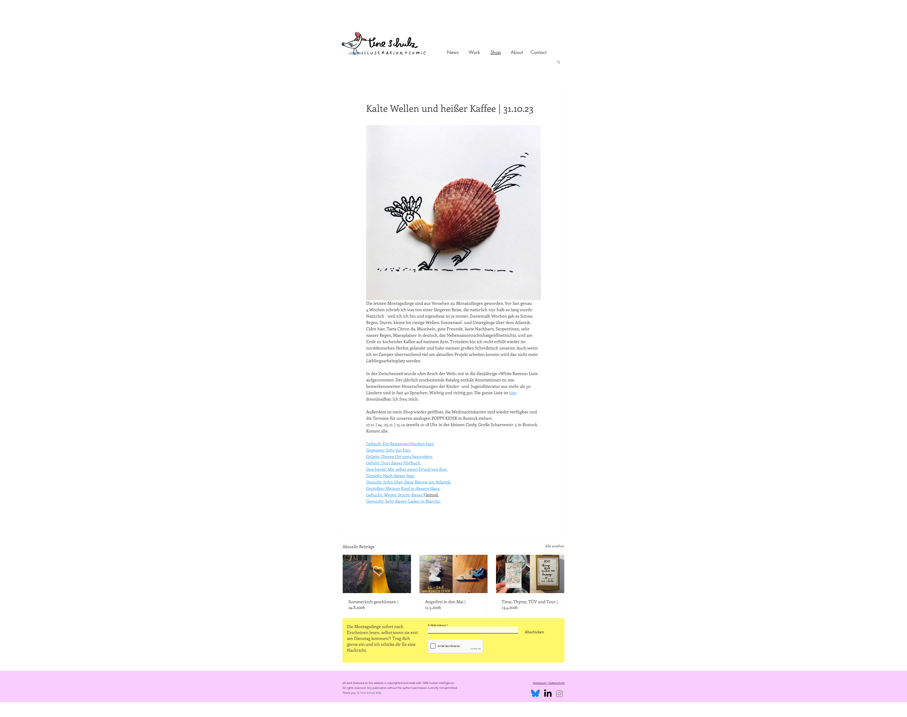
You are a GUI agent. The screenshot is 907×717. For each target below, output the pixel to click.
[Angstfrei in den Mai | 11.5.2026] (453, 574)
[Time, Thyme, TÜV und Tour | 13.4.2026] (530, 574)
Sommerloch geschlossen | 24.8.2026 (373, 604)
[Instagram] (559, 693)
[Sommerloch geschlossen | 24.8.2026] (377, 574)
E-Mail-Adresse (437, 625)
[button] (558, 62)
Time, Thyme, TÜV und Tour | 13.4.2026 (530, 604)
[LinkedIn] (547, 693)
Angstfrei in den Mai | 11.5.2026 (445, 604)
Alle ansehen (555, 546)
